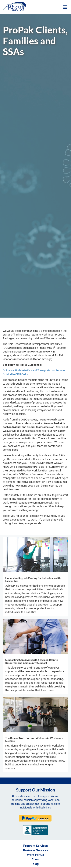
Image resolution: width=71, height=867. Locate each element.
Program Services (35, 846)
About (35, 859)
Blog (36, 864)
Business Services (35, 850)
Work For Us (35, 855)
